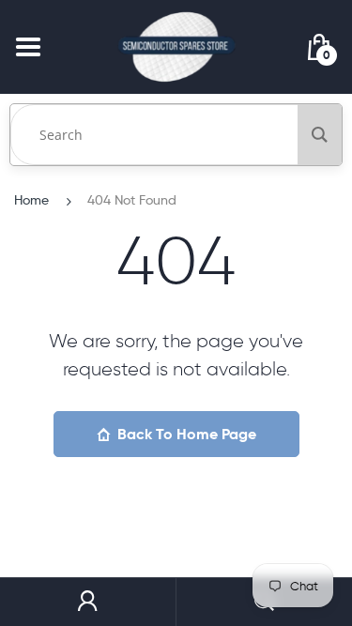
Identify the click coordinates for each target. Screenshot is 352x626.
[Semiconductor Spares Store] (176, 46)
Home (31, 199)
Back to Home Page (186, 434)
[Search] (320, 134)
